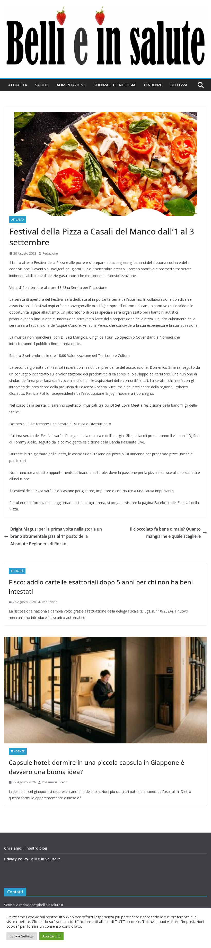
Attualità (17, 84)
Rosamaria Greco (54, 782)
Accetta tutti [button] (51, 936)
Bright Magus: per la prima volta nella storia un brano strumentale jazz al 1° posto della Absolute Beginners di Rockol (56, 536)
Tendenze (153, 84)
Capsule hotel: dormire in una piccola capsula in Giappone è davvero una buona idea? (96, 767)
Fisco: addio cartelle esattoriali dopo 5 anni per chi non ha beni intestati (101, 586)
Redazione (50, 253)
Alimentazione (71, 84)
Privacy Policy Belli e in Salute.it (32, 859)
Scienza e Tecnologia (114, 84)
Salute (41, 84)
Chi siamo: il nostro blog (25, 848)
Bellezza (178, 84)
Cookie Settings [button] (22, 936)
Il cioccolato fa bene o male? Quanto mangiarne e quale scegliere (165, 532)
